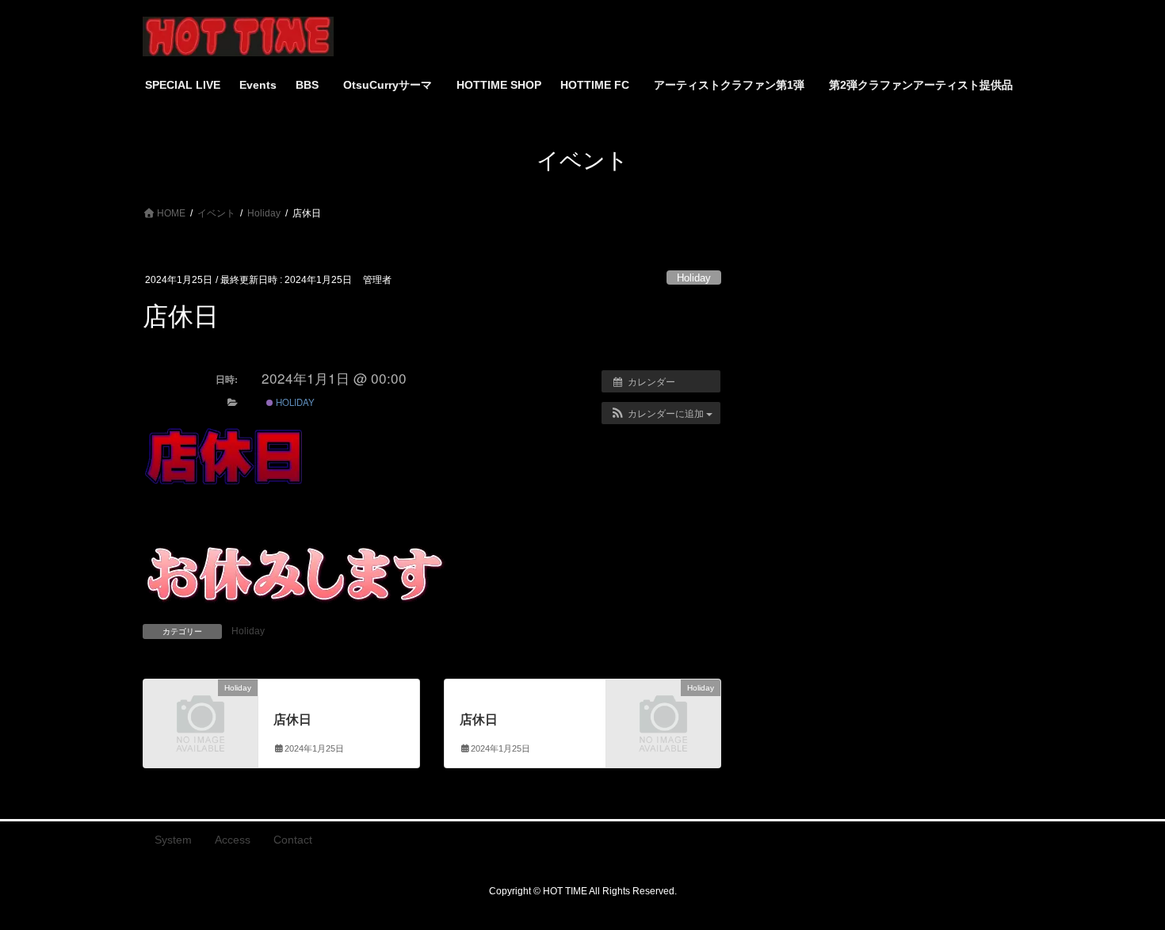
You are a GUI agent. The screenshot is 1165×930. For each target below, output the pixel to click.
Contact (292, 839)
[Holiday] (200, 714)
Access (232, 839)
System (173, 839)
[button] (661, 413)
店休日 (292, 719)
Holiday (694, 278)
